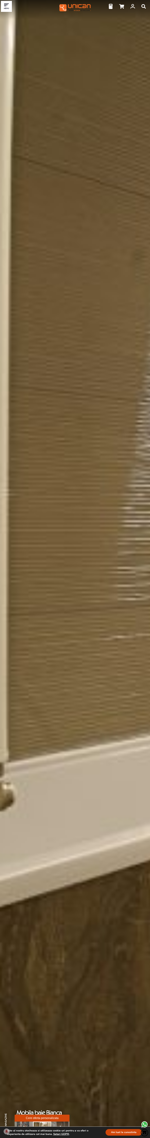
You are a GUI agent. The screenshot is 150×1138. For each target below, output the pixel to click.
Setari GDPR (61, 1134)
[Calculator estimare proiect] (110, 6)
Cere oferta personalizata (42, 1118)
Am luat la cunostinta (123, 1132)
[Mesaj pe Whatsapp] (144, 1127)
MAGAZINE (5, 1120)
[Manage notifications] (7, 1131)
